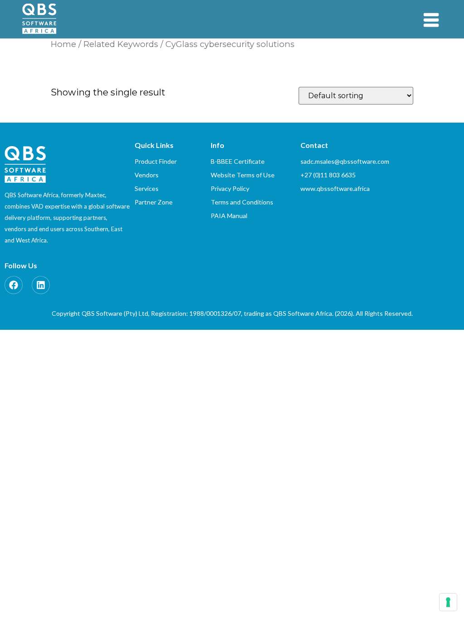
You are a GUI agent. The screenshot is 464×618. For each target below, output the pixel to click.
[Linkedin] (41, 285)
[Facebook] (14, 285)
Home (63, 44)
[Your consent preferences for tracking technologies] (448, 602)
